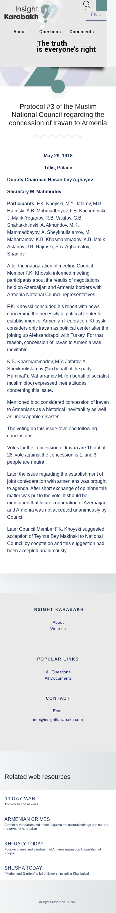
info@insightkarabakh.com (58, 719)
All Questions (58, 671)
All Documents (58, 678)
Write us (58, 628)
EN (94, 14)
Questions (50, 31)
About (19, 31)
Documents (82, 31)
